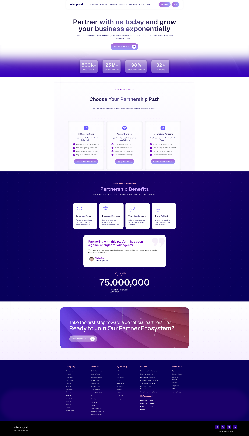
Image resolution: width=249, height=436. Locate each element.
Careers (68, 395)
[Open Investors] (126, 4)
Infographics (175, 386)
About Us (68, 374)
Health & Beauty (121, 396)
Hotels (119, 374)
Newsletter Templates (97, 411)
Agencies (68, 404)
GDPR (173, 389)
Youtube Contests (96, 414)
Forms (93, 405)
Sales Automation (96, 396)
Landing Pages (95, 374)
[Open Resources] (136, 4)
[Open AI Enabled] (97, 4)
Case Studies (70, 380)
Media (68, 407)
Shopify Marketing (96, 408)
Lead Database (95, 389)
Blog (173, 371)
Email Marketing (95, 386)
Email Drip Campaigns (146, 374)
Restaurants (120, 383)
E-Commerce (120, 371)
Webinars (174, 382)
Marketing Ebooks (177, 374)
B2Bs (118, 380)
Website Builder (95, 380)
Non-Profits (120, 377)
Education (120, 386)
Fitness (119, 399)
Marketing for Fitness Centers (149, 392)
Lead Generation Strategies (148, 371)
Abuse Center (70, 411)
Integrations (69, 377)
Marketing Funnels (96, 377)
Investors (68, 383)
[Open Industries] (116, 4)
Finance (119, 393)
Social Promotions (96, 371)
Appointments (95, 383)
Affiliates (68, 386)
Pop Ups (93, 399)
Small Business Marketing (147, 383)
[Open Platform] (106, 4)
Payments (94, 402)
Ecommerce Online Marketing (149, 380)
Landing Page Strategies (147, 377)
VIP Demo (69, 398)
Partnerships (70, 371)
